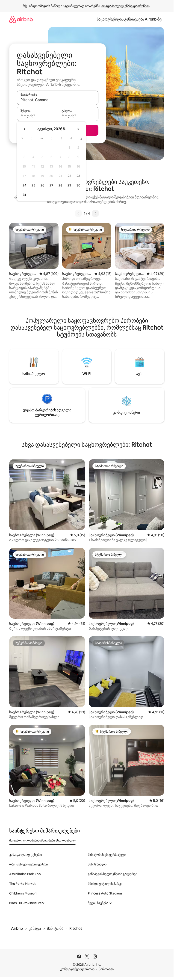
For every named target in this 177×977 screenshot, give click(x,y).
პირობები (106, 969)
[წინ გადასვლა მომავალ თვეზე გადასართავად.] (78, 129)
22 (69, 176)
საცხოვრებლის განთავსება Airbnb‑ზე (129, 19)
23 (78, 176)
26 (42, 185)
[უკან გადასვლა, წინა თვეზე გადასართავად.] (25, 129)
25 (33, 185)
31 (24, 195)
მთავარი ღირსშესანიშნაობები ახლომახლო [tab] (42, 840)
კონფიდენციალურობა (77, 969)
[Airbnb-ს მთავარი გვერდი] (21, 19)
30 (78, 185)
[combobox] (58, 100)
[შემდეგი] (95, 213)
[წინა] (78, 213)
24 (24, 185)
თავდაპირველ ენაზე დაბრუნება (125, 6)
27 (51, 185)
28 (60, 185)
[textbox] (37, 116)
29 (69, 185)
